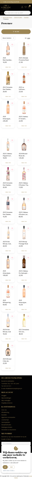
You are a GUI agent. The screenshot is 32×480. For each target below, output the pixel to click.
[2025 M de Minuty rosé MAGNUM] (8, 232)
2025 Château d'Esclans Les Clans (23, 213)
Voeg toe (8, 67)
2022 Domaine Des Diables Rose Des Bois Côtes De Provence (7, 88)
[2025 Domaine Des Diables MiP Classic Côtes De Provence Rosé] (8, 203)
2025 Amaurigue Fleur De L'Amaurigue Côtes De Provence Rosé (24, 301)
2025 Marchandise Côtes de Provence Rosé (8, 59)
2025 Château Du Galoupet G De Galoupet (24, 272)
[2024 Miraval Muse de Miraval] (24, 144)
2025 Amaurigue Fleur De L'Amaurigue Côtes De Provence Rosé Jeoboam (8, 272)
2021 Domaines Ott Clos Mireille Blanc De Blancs (24, 331)
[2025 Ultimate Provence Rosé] (24, 48)
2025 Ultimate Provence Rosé (24, 59)
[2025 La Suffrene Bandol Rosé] (24, 78)
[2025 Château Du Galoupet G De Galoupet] (24, 262)
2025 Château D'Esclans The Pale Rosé (23, 184)
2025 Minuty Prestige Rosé (23, 243)
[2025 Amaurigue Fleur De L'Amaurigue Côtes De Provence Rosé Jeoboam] (8, 262)
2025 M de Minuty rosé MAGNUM (7, 243)
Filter (17, 31)
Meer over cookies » (9, 470)
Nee (11, 467)
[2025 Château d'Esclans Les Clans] (24, 203)
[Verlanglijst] (25, 7)
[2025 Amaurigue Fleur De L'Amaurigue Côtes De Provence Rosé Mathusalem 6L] (8, 107)
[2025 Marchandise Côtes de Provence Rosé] (8, 48)
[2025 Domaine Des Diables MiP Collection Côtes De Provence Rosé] (8, 173)
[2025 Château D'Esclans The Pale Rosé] (24, 173)
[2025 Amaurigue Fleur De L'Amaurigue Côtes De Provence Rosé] (24, 291)
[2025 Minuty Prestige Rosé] (24, 232)
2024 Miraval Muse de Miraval (23, 155)
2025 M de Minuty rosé (7, 331)
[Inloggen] (22, 7)
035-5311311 (7, 386)
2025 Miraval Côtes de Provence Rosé (8, 360)
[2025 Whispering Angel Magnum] (8, 291)
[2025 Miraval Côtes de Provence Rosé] (8, 349)
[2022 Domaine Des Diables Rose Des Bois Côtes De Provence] (8, 78)
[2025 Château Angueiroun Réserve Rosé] (8, 144)
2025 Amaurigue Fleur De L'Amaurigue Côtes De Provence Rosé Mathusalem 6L (8, 118)
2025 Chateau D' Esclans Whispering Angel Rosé (23, 118)
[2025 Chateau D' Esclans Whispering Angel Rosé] (24, 107)
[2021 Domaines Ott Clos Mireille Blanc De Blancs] (24, 320)
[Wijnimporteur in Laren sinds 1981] (6, 7)
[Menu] (2, 13)
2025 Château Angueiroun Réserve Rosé (7, 155)
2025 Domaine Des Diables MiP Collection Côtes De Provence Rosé (8, 184)
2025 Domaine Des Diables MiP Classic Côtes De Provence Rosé (8, 213)
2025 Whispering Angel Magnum (8, 301)
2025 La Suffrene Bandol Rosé (23, 88)
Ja (5, 467)
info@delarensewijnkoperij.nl (14, 388)
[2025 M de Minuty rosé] (8, 320)
